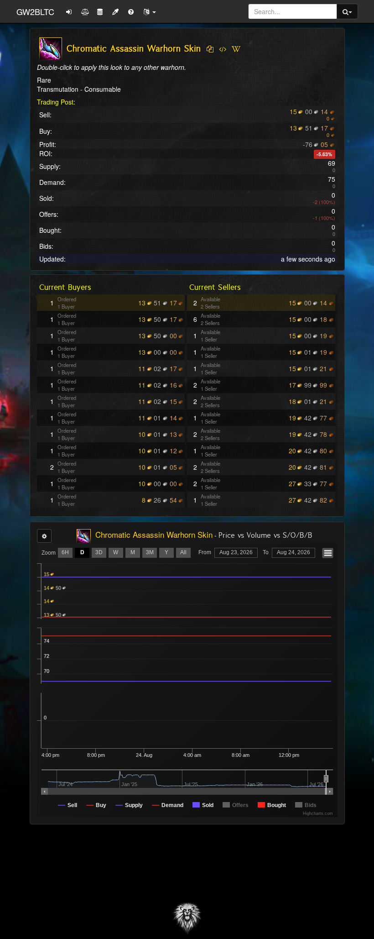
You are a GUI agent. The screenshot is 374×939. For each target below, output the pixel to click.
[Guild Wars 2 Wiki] (236, 49)
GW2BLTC (35, 11)
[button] (150, 11)
